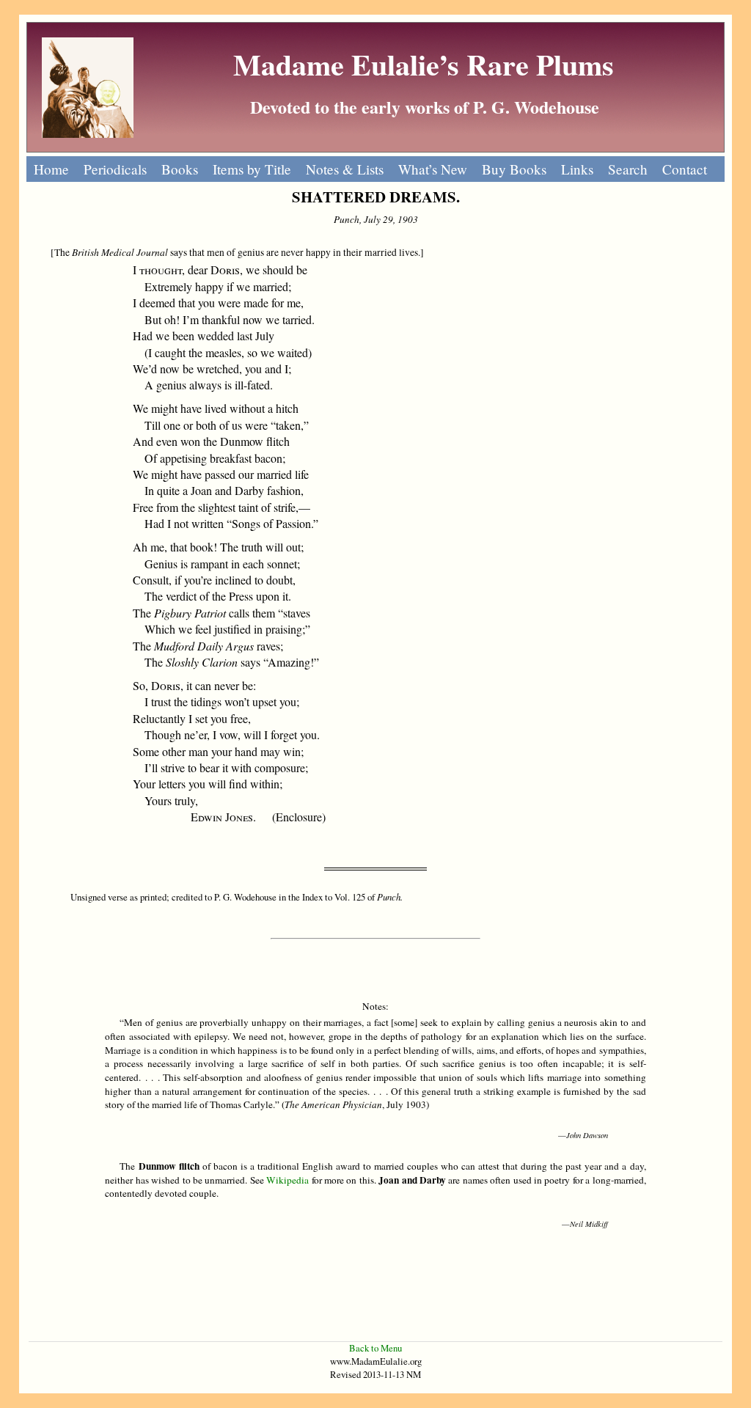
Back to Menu (375, 1347)
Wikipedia (287, 1180)
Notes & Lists (345, 169)
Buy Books (514, 169)
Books (179, 169)
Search (628, 169)
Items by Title (252, 169)
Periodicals (115, 169)
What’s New (432, 169)
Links (577, 169)
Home (51, 169)
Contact (684, 169)
